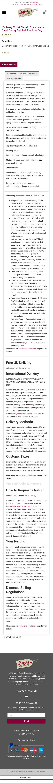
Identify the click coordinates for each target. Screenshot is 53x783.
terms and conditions (27, 349)
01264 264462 (34, 2)
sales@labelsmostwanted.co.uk (24, 413)
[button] (4, 12)
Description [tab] (11, 74)
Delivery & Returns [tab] (14, 78)
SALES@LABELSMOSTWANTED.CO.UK (29, 4)
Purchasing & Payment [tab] (28, 74)
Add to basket (8, 64)
